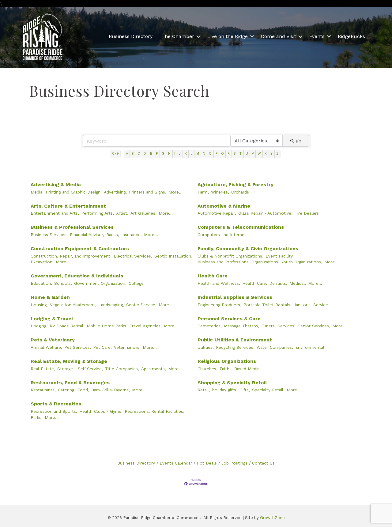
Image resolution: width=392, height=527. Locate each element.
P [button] (216, 154)
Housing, (39, 304)
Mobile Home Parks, (107, 325)
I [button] (174, 154)
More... (175, 192)
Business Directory (131, 36)
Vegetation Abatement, (73, 304)
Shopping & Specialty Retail (232, 383)
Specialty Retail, (268, 389)
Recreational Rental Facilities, (154, 411)
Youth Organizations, (301, 261)
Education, (41, 283)
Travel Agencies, (146, 325)
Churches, (207, 368)
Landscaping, (111, 304)
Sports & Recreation (56, 404)
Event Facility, (280, 256)
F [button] (157, 154)
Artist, (122, 213)
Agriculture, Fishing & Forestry (235, 184)
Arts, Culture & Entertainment (68, 206)
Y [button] (271, 154)
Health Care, (254, 283)
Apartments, (153, 368)
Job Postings (234, 463)
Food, (83, 389)
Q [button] (222, 154)
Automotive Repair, (217, 213)
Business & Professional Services (72, 227)
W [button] (259, 154)
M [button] (197, 154)
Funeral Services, (278, 325)
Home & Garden (50, 297)
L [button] (191, 154)
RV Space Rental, (67, 325)
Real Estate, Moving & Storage (69, 361)
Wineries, (220, 192)
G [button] (163, 154)
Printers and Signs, (147, 192)
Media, (37, 192)
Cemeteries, (210, 325)
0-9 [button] (115, 154)
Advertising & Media (56, 184)
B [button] (133, 154)
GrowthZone (272, 517)
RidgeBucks (351, 36)
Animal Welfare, (46, 347)
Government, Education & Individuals (77, 276)
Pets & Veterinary (53, 340)
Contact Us (263, 463)
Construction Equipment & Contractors (80, 248)
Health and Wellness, (219, 283)
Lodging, (39, 325)
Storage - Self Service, (80, 368)
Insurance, (131, 234)
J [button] (180, 154)
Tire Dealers (307, 213)
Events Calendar (176, 463)
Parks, (37, 417)
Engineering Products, (219, 304)
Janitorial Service (311, 304)
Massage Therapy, (241, 325)
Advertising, (115, 192)
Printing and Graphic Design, (74, 192)
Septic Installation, (173, 256)
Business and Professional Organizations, (238, 261)
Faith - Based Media (239, 368)
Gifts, (244, 389)
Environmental (309, 347)
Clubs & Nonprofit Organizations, (230, 256)
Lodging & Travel (52, 319)
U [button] (247, 154)
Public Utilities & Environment (235, 340)
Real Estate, (43, 368)
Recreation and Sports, (54, 411)
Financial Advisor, (87, 234)
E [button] (151, 154)
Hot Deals (207, 463)
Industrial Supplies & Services (235, 297)
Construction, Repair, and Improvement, (71, 256)
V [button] (253, 154)
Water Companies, (275, 347)
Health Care (213, 276)
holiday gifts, (224, 389)
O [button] (210, 154)
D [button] (145, 154)
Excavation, (42, 261)
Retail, (204, 389)
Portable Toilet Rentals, (267, 304)
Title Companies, (122, 368)
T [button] (240, 154)
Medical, (297, 283)
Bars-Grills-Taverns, (110, 389)
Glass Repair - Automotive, (265, 213)
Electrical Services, (133, 256)
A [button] (127, 154)
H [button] (169, 154)
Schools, (63, 283)
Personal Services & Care (229, 319)
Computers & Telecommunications (241, 227)
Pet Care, (102, 347)
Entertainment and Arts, (55, 213)
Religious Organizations (227, 361)
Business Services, (49, 234)
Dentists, (278, 283)
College (136, 283)
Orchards (240, 192)
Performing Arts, (97, 213)
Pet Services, (77, 347)
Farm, (203, 192)
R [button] (229, 154)
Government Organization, (100, 283)
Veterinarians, (127, 347)
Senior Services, (314, 325)
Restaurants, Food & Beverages (70, 383)
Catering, (66, 389)
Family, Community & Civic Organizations (248, 248)
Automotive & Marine (224, 206)
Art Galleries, (143, 213)
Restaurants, (43, 389)
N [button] (204, 154)
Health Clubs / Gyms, (101, 411)
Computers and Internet (222, 234)
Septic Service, (141, 304)
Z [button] (277, 154)
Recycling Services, (235, 347)
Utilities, (206, 347)
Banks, (112, 234)
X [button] (266, 154)
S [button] (234, 154)
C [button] (139, 154)
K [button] (186, 154)
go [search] (298, 141)
